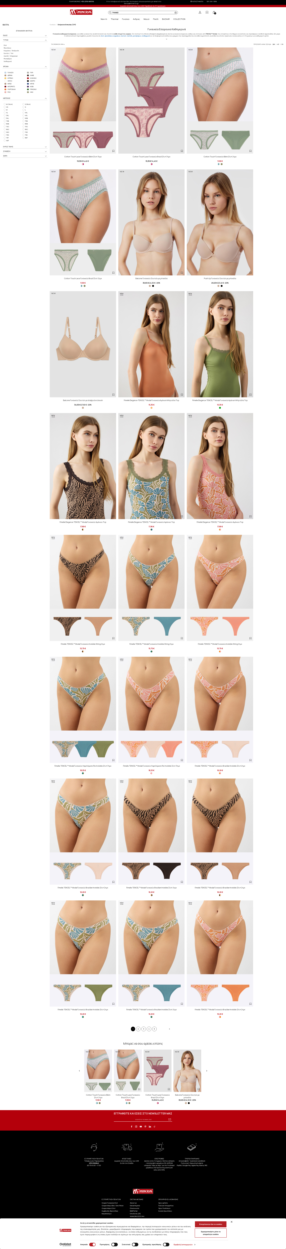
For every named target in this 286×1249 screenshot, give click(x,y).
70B (7, 119)
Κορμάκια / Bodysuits (11, 48)
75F (7, 136)
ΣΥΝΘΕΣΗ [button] (6, 149)
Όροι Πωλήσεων (164, 1206)
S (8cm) (28, 102)
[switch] (114, 1244)
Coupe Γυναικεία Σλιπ (110, 1201)
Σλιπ (5, 43)
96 (282, 42)
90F (7, 139)
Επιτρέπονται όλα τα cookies (210, 1224)
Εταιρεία (133, 1217)
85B (26, 122)
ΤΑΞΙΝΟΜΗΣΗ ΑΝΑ (57, 42)
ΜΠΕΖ (10, 82)
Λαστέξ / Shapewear (11, 54)
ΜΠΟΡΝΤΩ (11, 84)
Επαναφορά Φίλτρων (24, 29)
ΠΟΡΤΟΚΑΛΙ (12, 87)
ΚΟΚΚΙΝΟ (33, 76)
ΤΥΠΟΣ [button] (5, 38)
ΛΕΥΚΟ (10, 79)
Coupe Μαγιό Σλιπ (108, 1206)
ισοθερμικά (145, 34)
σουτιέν (123, 34)
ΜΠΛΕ (32, 82)
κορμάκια (116, 34)
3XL (7, 113)
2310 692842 (94, 1161)
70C (7, 125)
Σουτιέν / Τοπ (8, 51)
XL (7, 111)
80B (7, 122)
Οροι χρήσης (163, 1201)
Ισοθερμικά (8, 59)
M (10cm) (9, 102)
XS (7, 105)
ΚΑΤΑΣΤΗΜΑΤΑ (197, 1)
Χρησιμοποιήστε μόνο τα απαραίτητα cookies (211, 1233)
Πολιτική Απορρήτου (165, 1204)
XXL (26, 111)
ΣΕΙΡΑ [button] (5, 154)
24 (274, 42)
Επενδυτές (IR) (135, 1212)
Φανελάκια (7, 46)
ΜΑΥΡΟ (32, 79)
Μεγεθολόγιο (106, 1212)
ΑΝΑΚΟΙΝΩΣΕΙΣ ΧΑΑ (137, 1214)
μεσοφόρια (137, 34)
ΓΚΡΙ (31, 70)
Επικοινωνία (134, 1206)
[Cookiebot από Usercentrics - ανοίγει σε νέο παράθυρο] (65, 1244)
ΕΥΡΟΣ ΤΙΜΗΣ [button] (8, 145)
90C (7, 130)
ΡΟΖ (9, 90)
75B (26, 119)
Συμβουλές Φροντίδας (110, 1209)
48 (278, 42)
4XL (26, 113)
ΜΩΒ (31, 84)
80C (7, 127)
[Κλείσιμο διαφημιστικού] (231, 1222)
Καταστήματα (135, 1204)
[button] (110, 10)
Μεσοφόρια (8, 57)
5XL (7, 116)
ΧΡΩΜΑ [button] (5, 64)
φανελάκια (109, 34)
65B (26, 116)
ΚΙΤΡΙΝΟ (10, 76)
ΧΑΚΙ (31, 90)
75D (7, 133)
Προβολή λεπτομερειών (183, 1245)
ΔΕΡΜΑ (10, 73)
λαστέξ (129, 34)
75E (26, 133)
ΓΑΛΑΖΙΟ (10, 70)
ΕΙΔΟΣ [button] (5, 33)
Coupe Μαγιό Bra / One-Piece (112, 1204)
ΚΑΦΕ (32, 73)
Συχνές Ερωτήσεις (165, 1209)
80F (26, 136)
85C (26, 127)
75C (26, 125)
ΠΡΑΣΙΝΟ (33, 87)
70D (26, 130)
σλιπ (102, 34)
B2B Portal (133, 1209)
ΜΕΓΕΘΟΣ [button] (6, 96)
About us (133, 1201)
